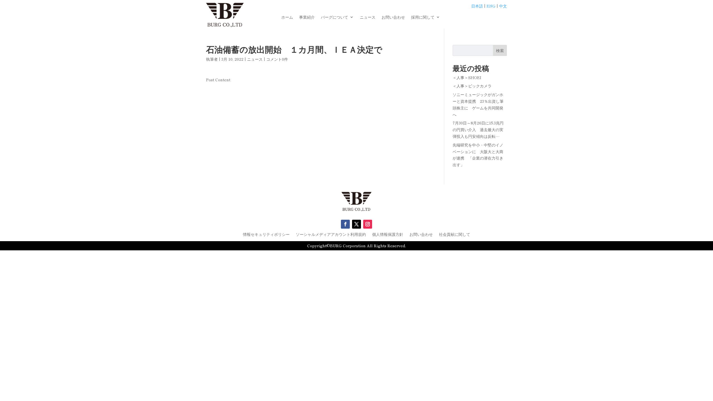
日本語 (477, 6)
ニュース (367, 17)
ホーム (287, 17)
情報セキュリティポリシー (266, 234)
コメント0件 (277, 59)
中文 (503, 6)
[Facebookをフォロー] (345, 224)
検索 (500, 50)
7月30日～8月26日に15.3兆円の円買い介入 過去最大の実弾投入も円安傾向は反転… (478, 129)
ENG (491, 6)
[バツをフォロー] (356, 224)
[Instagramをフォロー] (367, 224)
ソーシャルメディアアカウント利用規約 (331, 234)
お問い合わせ (393, 17)
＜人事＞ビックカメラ (472, 86)
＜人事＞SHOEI (467, 77)
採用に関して (422, 17)
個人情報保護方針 (387, 234)
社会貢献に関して (454, 234)
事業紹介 (307, 17)
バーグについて (334, 17)
